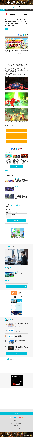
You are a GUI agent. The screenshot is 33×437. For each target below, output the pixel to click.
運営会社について (16, 420)
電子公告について (16, 425)
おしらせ (16, 426)
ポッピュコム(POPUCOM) (22, 364)
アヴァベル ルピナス (8, 30)
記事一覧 (2, 9)
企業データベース (9, 9)
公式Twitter (16, 134)
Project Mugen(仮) (8, 366)
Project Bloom (8, 368)
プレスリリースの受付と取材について (16, 423)
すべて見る (16, 166)
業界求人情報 (16, 9)
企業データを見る (16, 220)
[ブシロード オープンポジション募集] (16, 14)
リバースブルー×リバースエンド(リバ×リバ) (18, 366)
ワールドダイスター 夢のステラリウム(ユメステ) (17, 368)
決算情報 (29, 9)
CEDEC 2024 (16, 364)
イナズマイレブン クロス (9, 362)
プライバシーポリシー (16, 428)
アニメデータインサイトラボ (17, 362)
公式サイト (16, 130)
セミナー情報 (23, 9)
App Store (16, 137)
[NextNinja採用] (17, 380)
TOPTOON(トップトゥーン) (9, 364)
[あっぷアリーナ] (17, 233)
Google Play (16, 141)
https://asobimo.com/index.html (15, 205)
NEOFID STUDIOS (8, 370)
